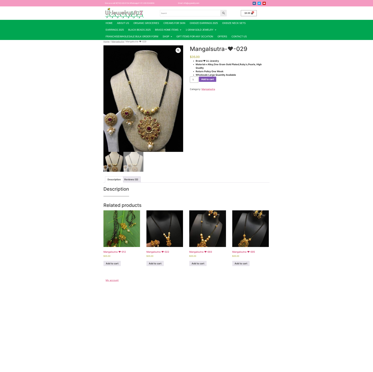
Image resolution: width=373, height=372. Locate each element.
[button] (168, 30)
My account (112, 280)
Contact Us (239, 36)
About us (123, 23)
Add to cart (207, 79)
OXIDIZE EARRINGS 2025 (204, 23)
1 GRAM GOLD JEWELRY (199, 30)
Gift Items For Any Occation (194, 36)
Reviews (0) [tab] (131, 179)
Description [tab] (114, 179)
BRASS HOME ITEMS (166, 30)
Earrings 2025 (115, 30)
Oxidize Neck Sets (234, 23)
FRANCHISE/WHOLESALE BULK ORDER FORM (132, 36)
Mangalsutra (117, 41)
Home (109, 23)
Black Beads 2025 (139, 30)
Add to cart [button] (112, 263)
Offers (222, 36)
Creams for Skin (174, 23)
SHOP (166, 36)
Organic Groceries (146, 23)
